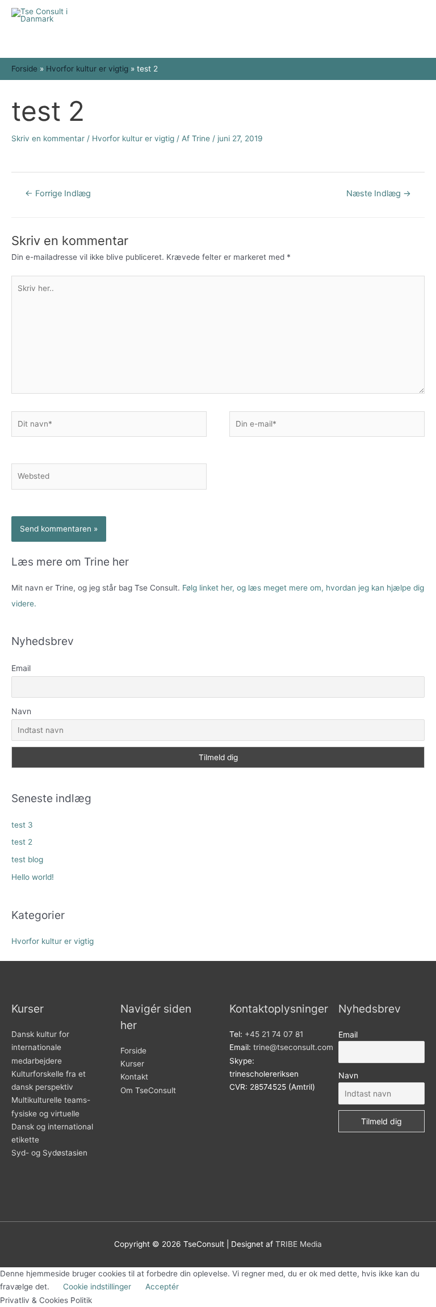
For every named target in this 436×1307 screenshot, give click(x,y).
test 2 (21, 841)
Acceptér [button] (162, 1286)
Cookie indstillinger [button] (97, 1286)
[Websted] (109, 478)
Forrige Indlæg (58, 193)
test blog (27, 859)
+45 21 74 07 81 (274, 1034)
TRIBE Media (298, 1244)
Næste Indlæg (378, 193)
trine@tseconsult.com (293, 1047)
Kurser (132, 1063)
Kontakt (134, 1076)
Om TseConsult (148, 1090)
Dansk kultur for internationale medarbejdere (40, 1047)
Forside (133, 1050)
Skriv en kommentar (48, 138)
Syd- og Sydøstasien (49, 1152)
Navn (21, 711)
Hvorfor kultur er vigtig (133, 138)
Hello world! (32, 877)
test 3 (22, 824)
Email (21, 668)
